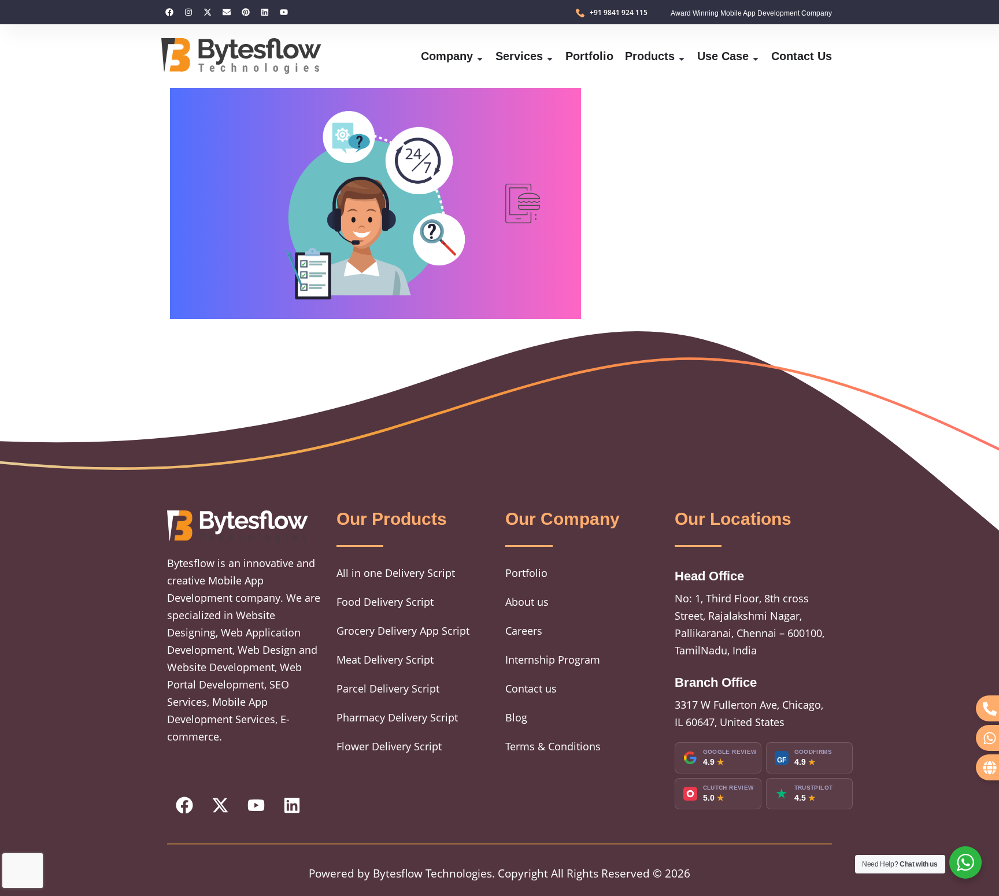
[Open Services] (550, 56)
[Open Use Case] (756, 56)
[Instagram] (188, 12)
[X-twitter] (207, 12)
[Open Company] (480, 56)
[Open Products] (682, 56)
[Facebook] (169, 12)
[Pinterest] (246, 12)
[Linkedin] (265, 12)
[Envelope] (227, 12)
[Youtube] (284, 12)
